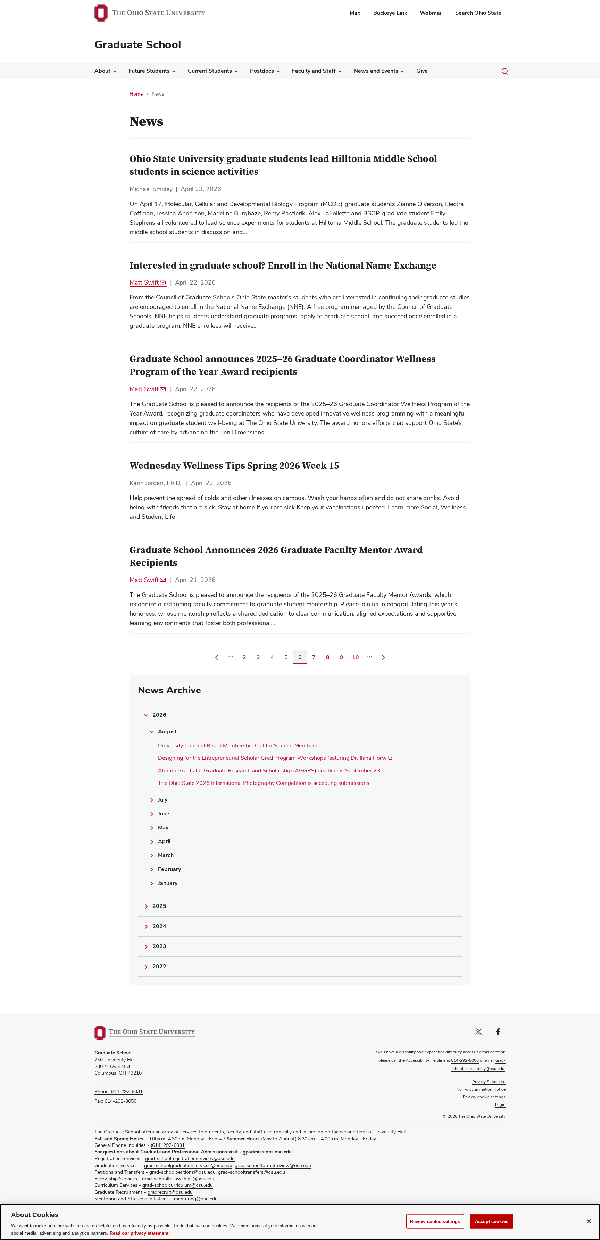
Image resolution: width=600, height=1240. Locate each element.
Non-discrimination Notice (481, 1089)
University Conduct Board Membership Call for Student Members (237, 745)
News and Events (376, 70)
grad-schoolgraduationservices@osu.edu (188, 1165)
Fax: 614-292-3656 (115, 1101)
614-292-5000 (465, 1060)
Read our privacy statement (139, 1232)
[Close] (589, 1221)
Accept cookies (491, 1221)
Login (500, 1104)
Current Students (210, 70)
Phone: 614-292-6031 (118, 1091)
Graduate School (137, 44)
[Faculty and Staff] (338, 72)
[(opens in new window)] (144, 1033)
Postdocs (262, 70)
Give (422, 70)
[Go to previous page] (217, 657)
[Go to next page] (383, 657)
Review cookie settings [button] (484, 1097)
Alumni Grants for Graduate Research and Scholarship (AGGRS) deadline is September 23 (269, 770)
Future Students (149, 70)
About (102, 70)
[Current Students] (235, 72)
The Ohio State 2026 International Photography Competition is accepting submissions (263, 783)
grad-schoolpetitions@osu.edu (182, 1172)
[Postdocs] (277, 72)
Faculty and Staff (314, 70)
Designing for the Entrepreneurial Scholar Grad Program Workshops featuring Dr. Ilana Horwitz (275, 758)
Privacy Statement (489, 1081)
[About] (113, 72)
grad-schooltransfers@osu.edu (251, 1172)
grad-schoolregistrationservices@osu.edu (190, 1158)
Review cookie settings (435, 1221)
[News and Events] (401, 72)
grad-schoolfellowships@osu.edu (178, 1178)
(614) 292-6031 (168, 1145)
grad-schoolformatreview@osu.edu (273, 1165)
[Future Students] (172, 72)
